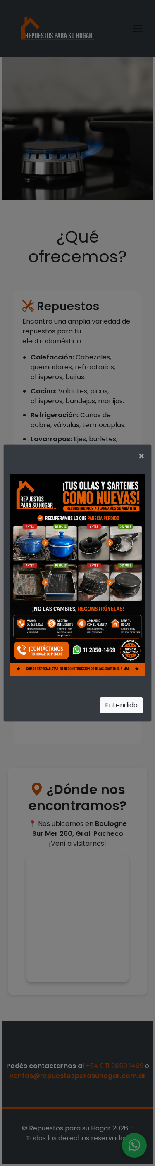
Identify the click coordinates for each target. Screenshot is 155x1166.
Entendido (121, 705)
